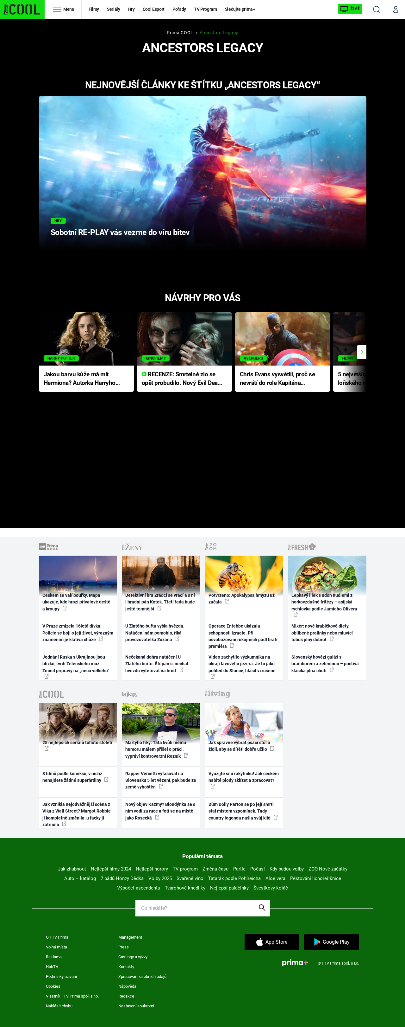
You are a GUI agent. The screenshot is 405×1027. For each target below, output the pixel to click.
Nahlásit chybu (59, 1006)
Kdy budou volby (287, 869)
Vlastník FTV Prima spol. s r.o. (72, 996)
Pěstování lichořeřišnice (315, 878)
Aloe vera (275, 878)
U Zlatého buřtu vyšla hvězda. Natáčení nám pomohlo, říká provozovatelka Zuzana (154, 632)
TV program (185, 869)
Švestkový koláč (270, 888)
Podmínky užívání (61, 976)
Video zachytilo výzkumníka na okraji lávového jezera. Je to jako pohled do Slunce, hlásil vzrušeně (242, 663)
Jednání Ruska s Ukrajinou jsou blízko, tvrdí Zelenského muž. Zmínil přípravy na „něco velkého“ (75, 663)
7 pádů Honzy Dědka (122, 878)
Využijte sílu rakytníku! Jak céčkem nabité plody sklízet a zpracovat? (244, 777)
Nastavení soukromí (136, 1006)
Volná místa (56, 947)
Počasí (257, 869)
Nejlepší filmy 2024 (111, 869)
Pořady (179, 9)
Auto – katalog (80, 878)
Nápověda (127, 986)
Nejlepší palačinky (229, 888)
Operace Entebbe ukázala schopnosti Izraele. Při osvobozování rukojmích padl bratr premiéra (243, 636)
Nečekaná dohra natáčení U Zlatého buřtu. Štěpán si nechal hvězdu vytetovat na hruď (156, 663)
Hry (131, 9)
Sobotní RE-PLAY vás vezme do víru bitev (120, 232)
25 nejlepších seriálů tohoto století (77, 742)
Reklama (54, 956)
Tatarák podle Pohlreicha (234, 878)
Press (123, 947)
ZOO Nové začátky (327, 869)
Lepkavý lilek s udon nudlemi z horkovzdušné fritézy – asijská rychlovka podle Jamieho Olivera (324, 602)
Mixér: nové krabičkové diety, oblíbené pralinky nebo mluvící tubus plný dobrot (322, 632)
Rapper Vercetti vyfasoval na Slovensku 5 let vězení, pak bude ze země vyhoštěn (160, 780)
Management (130, 937)
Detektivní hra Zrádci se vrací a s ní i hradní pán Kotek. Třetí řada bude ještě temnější (160, 602)
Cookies (53, 986)
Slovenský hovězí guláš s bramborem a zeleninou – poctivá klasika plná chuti (325, 663)
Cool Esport (154, 9)
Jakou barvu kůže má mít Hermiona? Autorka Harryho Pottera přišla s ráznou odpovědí (79, 379)
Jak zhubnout (72, 869)
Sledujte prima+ (240, 9)
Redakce (126, 996)
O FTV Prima (57, 937)
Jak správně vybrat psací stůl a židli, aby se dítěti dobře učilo (239, 746)
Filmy (94, 9)
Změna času (215, 869)
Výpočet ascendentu (138, 888)
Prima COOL (180, 32)
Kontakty (126, 966)
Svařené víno (190, 878)
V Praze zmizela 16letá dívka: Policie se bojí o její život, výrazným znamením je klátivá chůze (77, 632)
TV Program (205, 9)
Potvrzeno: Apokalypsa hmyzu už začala (242, 598)
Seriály (113, 9)
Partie (239, 869)
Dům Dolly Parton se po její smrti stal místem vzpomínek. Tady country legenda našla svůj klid (241, 811)
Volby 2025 (160, 878)
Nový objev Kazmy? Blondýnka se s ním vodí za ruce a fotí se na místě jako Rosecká (160, 811)
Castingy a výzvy (132, 956)
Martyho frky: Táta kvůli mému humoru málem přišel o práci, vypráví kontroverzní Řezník (155, 749)
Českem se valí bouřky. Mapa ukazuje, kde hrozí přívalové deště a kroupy (76, 602)
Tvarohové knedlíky (185, 888)
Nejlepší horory (152, 869)
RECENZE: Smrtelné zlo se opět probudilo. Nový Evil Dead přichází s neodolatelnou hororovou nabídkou (181, 379)
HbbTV (52, 966)
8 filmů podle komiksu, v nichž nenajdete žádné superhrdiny (72, 777)
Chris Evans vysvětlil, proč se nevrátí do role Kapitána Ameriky (277, 379)
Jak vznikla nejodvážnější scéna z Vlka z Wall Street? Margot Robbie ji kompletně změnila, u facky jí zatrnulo (76, 814)
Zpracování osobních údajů (142, 976)
